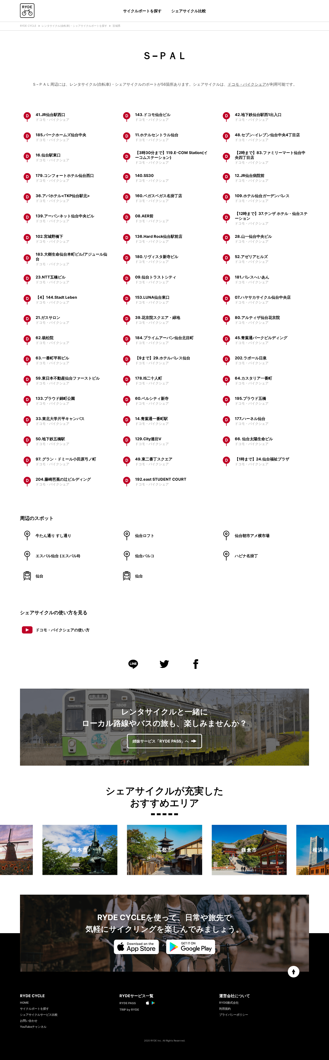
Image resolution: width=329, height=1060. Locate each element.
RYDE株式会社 (229, 1002)
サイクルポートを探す (142, 10)
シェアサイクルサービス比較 (39, 1014)
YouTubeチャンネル (33, 1026)
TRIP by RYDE (129, 1009)
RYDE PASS (127, 1003)
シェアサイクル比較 (188, 10)
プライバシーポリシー (233, 1014)
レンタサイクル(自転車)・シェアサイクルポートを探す (74, 25)
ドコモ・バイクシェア (247, 84)
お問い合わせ (28, 1020)
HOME (24, 1002)
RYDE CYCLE (28, 25)
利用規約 (225, 1008)
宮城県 (116, 25)
